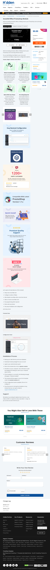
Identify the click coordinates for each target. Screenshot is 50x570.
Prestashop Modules (10, 16)
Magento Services (29, 522)
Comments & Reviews (17, 26)
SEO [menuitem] (31, 7)
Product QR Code (31, 427)
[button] (33, 3)
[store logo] (8, 3)
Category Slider (36, 82)
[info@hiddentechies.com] (13, 565)
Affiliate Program (29, 526)
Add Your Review (37, 69)
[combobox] (25, 3)
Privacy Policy (5, 532)
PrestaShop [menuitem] (18, 7)
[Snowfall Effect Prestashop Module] (10, 114)
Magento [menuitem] (10, 7)
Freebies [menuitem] (25, 7)
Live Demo (12, 45)
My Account (40, 3)
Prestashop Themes (19, 526)
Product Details (7, 26)
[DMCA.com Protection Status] (28, 565)
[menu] (25, 9)
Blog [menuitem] (11, 10)
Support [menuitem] (16, 10)
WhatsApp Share (9, 427)
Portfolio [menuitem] (6, 10)
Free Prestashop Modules (20, 16)
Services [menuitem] (37, 7)
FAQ (27, 530)
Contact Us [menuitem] (22, 10)
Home (4, 16)
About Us (5, 520)
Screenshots (22, 45)
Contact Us (5, 528)
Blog (4, 522)
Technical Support (29, 520)
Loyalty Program (29, 528)
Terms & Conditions (7, 530)
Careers (4, 526)
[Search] (29, 3)
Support (25, 26)
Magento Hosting (29, 524)
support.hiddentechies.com (11, 389)
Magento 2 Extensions (19, 520)
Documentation (17, 47)
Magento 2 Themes (18, 522)
